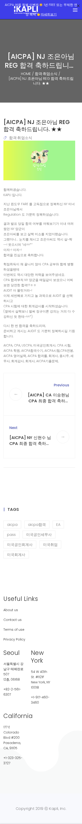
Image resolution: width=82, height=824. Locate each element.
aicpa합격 (37, 524)
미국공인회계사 (20, 544)
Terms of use (13, 629)
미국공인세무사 (39, 534)
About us (10, 610)
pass (11, 534)
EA (58, 524)
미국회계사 (16, 554)
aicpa (12, 524)
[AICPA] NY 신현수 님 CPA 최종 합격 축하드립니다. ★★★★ (30, 443)
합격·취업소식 (20, 137)
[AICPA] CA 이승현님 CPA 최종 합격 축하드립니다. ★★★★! (48, 401)
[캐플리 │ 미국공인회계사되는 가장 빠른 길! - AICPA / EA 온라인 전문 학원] (26, 10)
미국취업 (50, 544)
